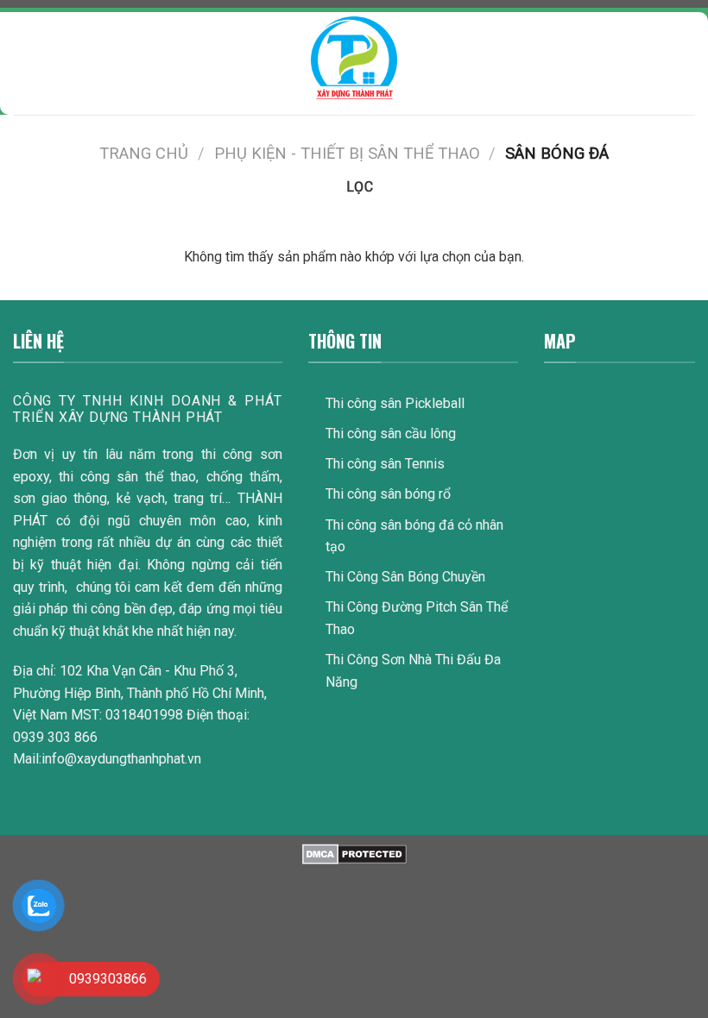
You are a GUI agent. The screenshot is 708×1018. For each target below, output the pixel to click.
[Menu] (23, 57)
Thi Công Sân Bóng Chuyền (405, 577)
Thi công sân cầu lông (391, 433)
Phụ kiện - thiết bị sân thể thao (347, 153)
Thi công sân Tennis (385, 464)
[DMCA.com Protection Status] (354, 853)
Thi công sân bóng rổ (388, 494)
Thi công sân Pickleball (395, 403)
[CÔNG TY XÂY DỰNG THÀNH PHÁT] (354, 57)
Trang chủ (143, 153)
